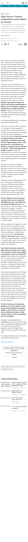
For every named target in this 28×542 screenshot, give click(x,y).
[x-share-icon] (5, 45)
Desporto (8, 366)
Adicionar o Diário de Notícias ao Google (14, 353)
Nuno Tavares (9, 369)
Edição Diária (5, 6)
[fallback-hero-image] (6, 384)
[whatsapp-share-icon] (2, 45)
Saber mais (14, 350)
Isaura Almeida (5, 35)
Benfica (3, 366)
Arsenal (3, 369)
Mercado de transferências (18, 366)
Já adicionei (14, 357)
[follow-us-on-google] (25, 44)
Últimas (12, 6)
